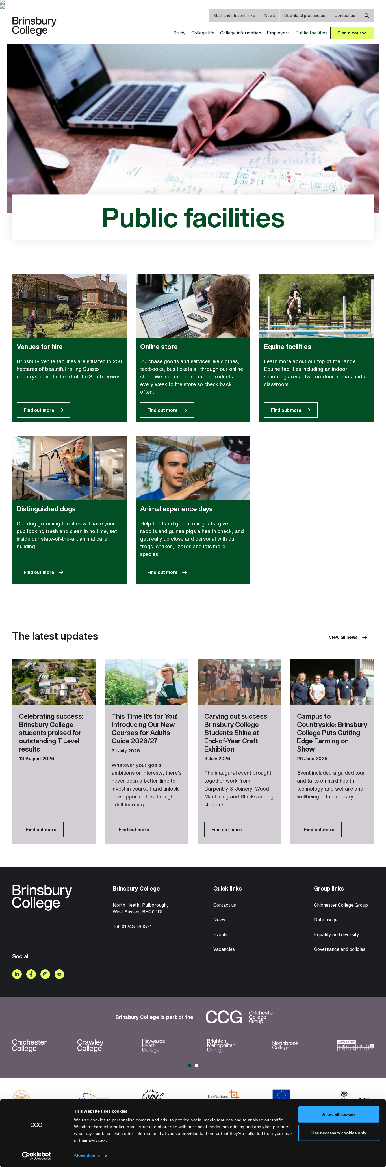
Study (179, 32)
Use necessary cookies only (338, 1132)
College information (240, 32)
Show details (87, 1155)
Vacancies (224, 949)
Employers (278, 32)
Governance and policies (339, 949)
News (269, 15)
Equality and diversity (336, 934)
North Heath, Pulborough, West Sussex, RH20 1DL (140, 908)
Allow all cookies (338, 1114)
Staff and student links (234, 15)
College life (202, 32)
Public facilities (311, 32)
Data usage (326, 919)
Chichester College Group (341, 905)
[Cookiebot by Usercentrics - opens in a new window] (36, 1156)
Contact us (345, 15)
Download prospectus (304, 15)
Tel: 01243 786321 (132, 926)
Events (220, 934)
